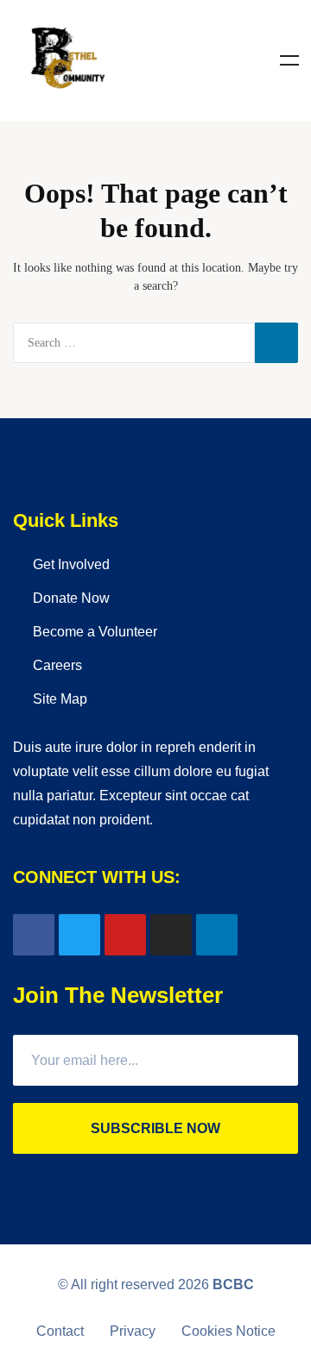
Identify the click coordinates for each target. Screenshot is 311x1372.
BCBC (233, 1284)
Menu (289, 60)
